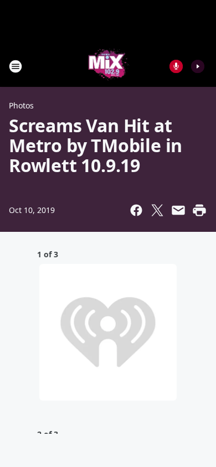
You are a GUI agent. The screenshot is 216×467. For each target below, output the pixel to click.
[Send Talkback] (176, 66)
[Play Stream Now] (197, 66)
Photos (21, 105)
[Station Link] (108, 66)
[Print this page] (199, 210)
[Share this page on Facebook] (136, 210)
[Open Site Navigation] (15, 66)
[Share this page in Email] (178, 210)
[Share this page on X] (157, 210)
